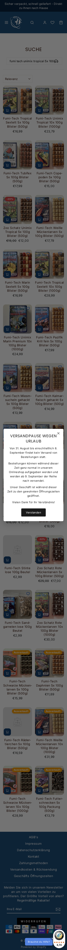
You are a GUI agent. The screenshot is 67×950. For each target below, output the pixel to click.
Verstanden (33, 512)
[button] (44, 941)
